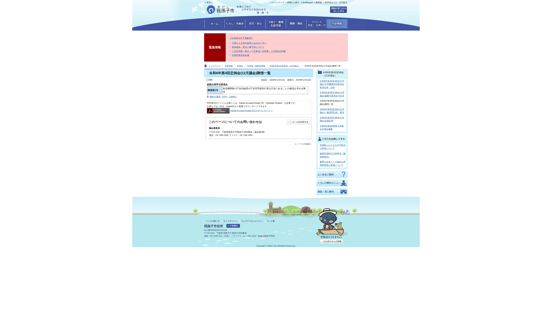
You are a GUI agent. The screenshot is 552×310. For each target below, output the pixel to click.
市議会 (240, 66)
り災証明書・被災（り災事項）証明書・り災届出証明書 (259, 51)
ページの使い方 (213, 221)
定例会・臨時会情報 (256, 66)
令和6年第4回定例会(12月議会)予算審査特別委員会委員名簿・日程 (332, 84)
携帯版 (319, 2)
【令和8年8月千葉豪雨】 (241, 38)
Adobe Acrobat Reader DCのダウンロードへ (251, 110)
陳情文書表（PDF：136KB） (224, 96)
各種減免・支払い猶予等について (248, 47)
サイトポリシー (230, 221)
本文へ (210, 2)
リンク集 (271, 221)
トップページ (214, 66)
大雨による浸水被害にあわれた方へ (249, 43)
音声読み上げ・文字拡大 (336, 2)
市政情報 (229, 66)
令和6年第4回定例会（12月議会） (284, 66)
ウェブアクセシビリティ (252, 221)
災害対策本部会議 (240, 55)
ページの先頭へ (305, 144)
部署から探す (293, 2)
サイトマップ (278, 2)
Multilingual (307, 2)
